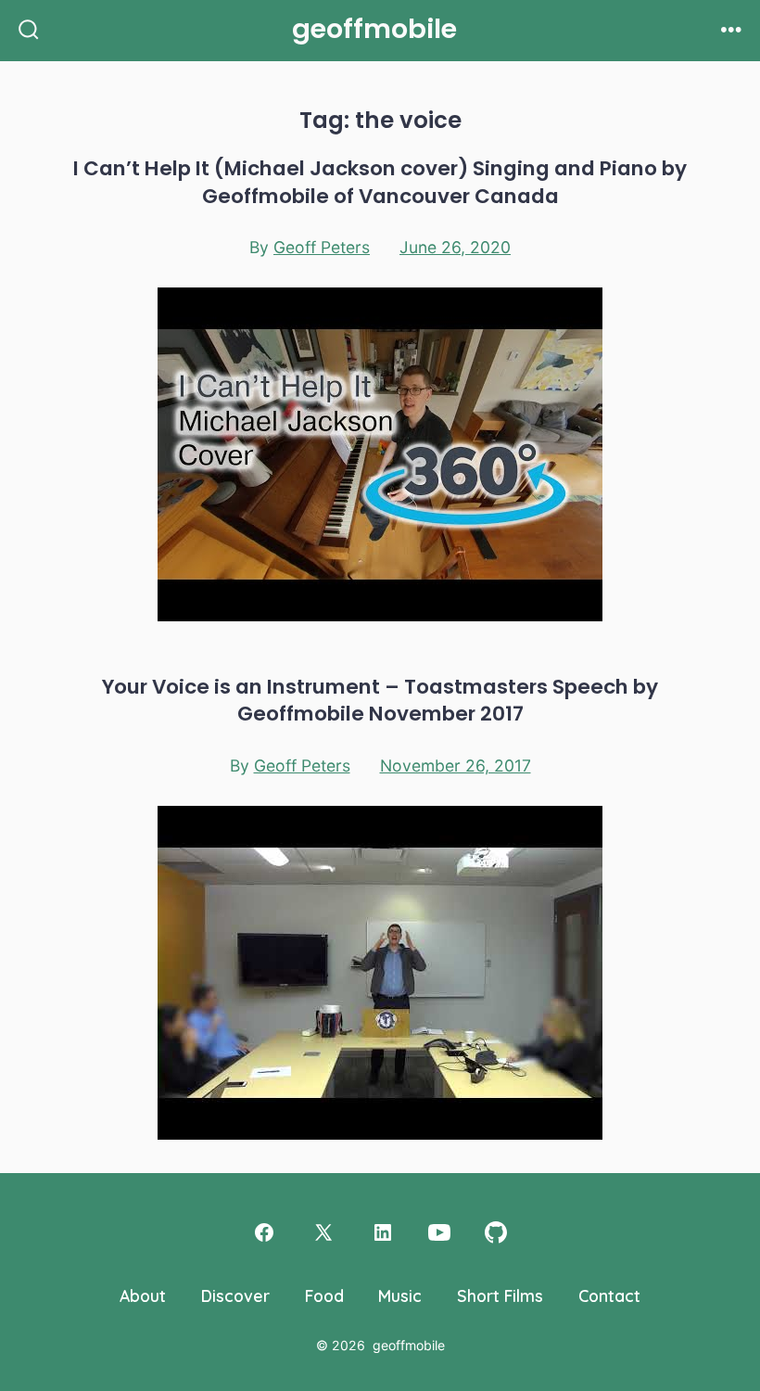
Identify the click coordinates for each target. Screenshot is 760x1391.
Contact (609, 1295)
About (143, 1295)
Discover (235, 1295)
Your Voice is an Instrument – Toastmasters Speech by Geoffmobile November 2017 (380, 700)
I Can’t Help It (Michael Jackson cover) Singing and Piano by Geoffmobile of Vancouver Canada (380, 182)
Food (324, 1295)
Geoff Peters (321, 247)
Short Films (500, 1295)
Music (400, 1295)
